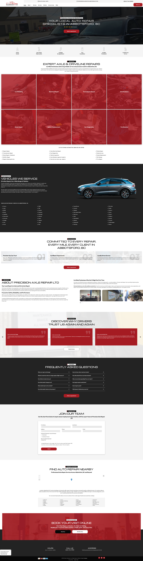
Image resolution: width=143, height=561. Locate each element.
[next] (140, 337)
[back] (2, 337)
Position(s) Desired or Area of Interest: (48, 433)
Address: (43, 429)
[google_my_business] (104, 558)
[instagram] (102, 558)
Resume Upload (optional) (46, 438)
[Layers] (103, 476)
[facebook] (99, 558)
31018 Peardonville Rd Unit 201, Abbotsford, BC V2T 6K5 (88, 1)
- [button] (39, 477)
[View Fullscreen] (39, 479)
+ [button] (39, 476)
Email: (84, 429)
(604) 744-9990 (128, 1)
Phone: (63, 429)
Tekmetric (85, 558)
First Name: (43, 425)
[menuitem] (26, 5)
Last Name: (74, 425)
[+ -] (71, 480)
